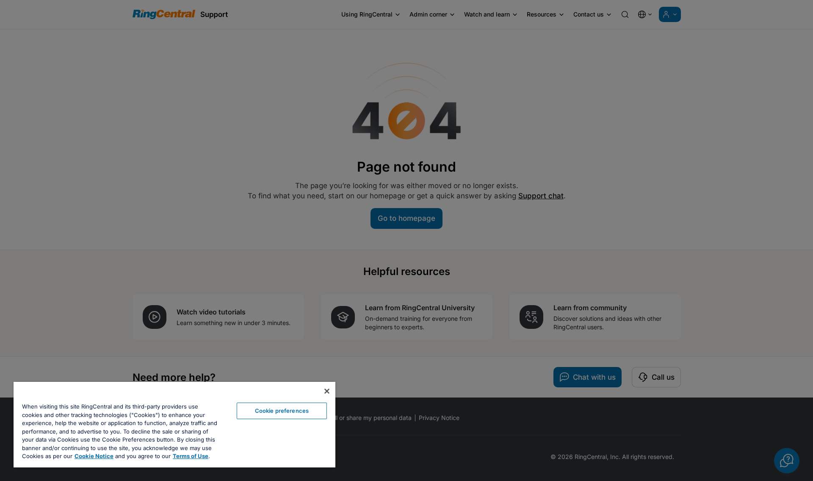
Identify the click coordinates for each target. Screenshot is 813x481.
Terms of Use (190, 456)
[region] (174, 424)
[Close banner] (326, 391)
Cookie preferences (282, 410)
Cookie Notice (94, 456)
